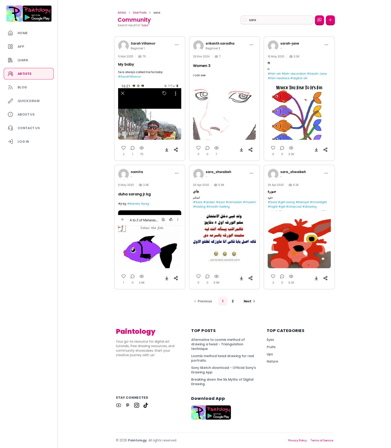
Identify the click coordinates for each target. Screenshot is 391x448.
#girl (281, 207)
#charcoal (293, 207)
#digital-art (298, 78)
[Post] (330, 19)
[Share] (175, 149)
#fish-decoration (293, 74)
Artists (122, 12)
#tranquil (302, 202)
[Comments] (132, 147)
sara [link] (156, 12)
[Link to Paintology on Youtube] (118, 405)
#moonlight (318, 202)
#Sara (197, 202)
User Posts (140, 12)
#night (272, 207)
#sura (220, 202)
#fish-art (274, 74)
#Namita (133, 204)
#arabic (209, 202)
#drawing (309, 207)
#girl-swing (286, 202)
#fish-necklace (278, 78)
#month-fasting (218, 207)
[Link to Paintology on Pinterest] (127, 405)
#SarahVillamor (129, 76)
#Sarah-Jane (317, 74)
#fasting (199, 207)
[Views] (141, 147)
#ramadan (234, 202)
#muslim (249, 202)
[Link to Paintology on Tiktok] (145, 405)
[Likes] (123, 147)
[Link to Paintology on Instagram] (136, 405)
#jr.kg (145, 204)
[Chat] (319, 19)
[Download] (166, 149)
